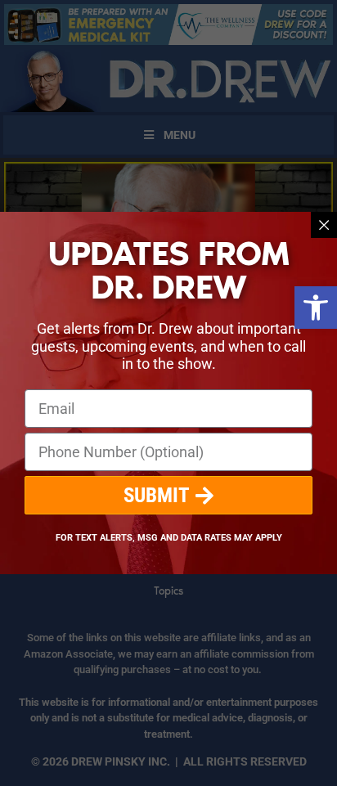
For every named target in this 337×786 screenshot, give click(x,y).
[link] (315, 307)
